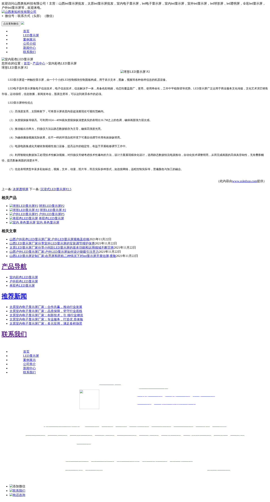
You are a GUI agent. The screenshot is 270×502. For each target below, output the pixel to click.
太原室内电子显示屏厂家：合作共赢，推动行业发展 (45, 307)
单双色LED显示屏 (22, 285)
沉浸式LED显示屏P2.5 (55, 189)
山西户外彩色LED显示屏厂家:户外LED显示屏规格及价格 (49, 239)
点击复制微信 (11, 23)
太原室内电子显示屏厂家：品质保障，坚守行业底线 (45, 311)
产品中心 (39, 63)
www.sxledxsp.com (244, 181)
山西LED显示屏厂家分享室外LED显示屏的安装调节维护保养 (52, 243)
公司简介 (29, 364)
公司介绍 (29, 43)
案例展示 (29, 39)
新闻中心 (29, 47)
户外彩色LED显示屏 (23, 281)
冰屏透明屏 (20, 189)
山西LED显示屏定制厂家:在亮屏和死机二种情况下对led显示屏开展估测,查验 (62, 256)
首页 (26, 31)
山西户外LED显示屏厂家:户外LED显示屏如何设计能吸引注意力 (54, 251)
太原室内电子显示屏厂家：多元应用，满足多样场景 (45, 323)
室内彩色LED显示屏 (23, 277)
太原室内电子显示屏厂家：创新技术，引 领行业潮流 (46, 315)
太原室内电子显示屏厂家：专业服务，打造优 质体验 (46, 319)
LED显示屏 (31, 35)
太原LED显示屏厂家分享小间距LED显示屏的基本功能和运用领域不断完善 (61, 247)
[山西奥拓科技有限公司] (19, 11)
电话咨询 (19, 495)
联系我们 (29, 52)
